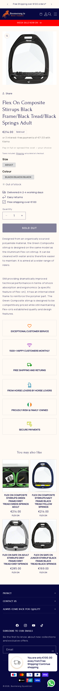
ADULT (10, 165)
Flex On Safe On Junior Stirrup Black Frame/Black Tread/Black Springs (43, 559)
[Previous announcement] (7, 4)
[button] (55, 14)
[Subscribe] (52, 649)
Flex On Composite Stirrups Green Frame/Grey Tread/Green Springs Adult (16, 501)
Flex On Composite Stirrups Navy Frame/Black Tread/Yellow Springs (43, 501)
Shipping (20, 153)
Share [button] (9, 93)
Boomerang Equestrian (21, 686)
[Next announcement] (51, 4)
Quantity (7, 209)
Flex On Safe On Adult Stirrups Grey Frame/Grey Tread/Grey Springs (15, 559)
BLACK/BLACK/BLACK (19, 177)
